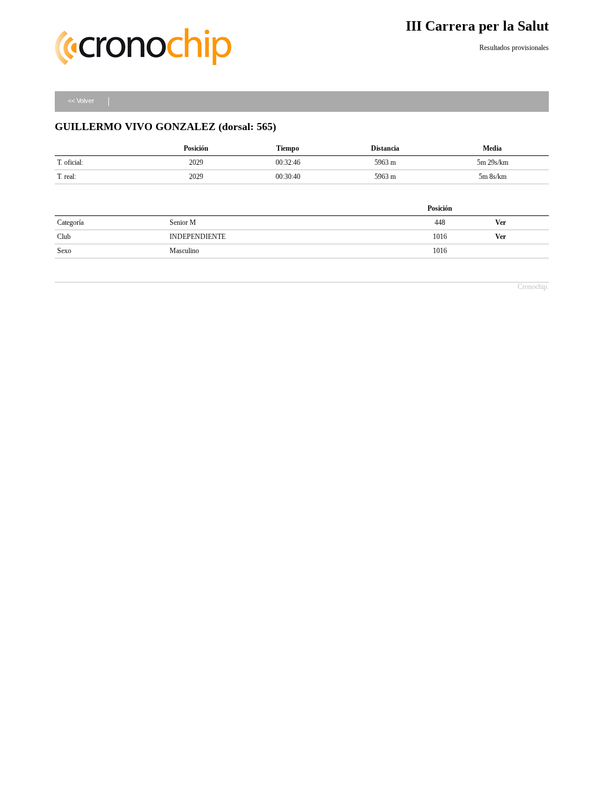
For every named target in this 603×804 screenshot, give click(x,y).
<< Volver (81, 100)
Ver (500, 222)
